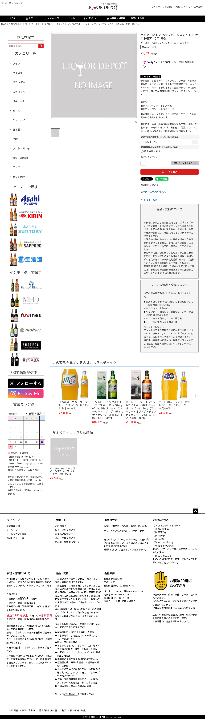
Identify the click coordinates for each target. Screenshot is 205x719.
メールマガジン (197, 7)
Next (195, 395)
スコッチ (60, 24)
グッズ (16, 167)
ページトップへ (195, 511)
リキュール (18, 101)
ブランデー (18, 82)
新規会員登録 (13, 526)
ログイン (157, 7)
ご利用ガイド (181, 7)
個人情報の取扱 (78, 710)
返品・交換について (65, 538)
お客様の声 (90, 18)
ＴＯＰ (11, 18)
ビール (16, 110)
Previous (53, 397)
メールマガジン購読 (16, 534)
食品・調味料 (20, 158)
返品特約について (149, 185)
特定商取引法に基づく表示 (52, 710)
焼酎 (15, 139)
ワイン (16, 63)
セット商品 (18, 177)
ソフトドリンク (21, 148)
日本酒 (16, 129)
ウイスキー (49, 24)
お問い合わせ (137, 18)
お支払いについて (64, 534)
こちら (35, 470)
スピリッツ (18, 92)
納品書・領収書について (67, 542)
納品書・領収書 (116, 18)
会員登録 (168, 7)
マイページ (52, 18)
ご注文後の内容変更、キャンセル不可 (160, 137)
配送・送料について (65, 530)
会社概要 (13, 710)
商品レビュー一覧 (15, 538)
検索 (40, 46)
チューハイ (18, 120)
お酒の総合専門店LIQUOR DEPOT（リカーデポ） (21, 24)
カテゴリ (33, 18)
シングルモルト (74, 24)
